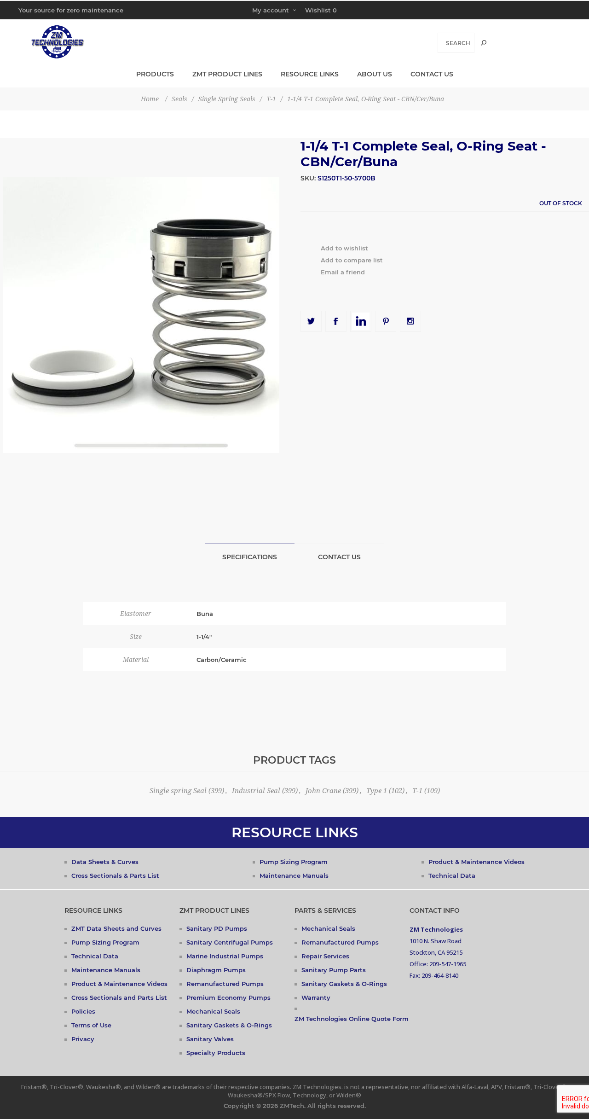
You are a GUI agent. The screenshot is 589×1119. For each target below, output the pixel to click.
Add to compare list (352, 260)
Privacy (82, 1039)
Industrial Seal (256, 791)
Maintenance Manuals (294, 875)
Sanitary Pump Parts (333, 970)
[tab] (249, 557)
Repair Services (325, 956)
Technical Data (451, 875)
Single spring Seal (178, 791)
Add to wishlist (344, 248)
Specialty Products (215, 1052)
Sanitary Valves (210, 1039)
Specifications (249, 557)
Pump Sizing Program (294, 861)
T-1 (417, 791)
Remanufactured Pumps (225, 983)
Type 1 (376, 791)
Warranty (315, 997)
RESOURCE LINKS (294, 832)
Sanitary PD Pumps (216, 928)
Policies (83, 1011)
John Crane (323, 791)
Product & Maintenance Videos (476, 861)
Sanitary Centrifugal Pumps (229, 942)
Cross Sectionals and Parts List (119, 997)
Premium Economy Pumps (228, 997)
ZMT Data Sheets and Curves (116, 928)
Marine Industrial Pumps (224, 956)
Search (483, 43)
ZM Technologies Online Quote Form (351, 1018)
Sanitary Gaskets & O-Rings (229, 1025)
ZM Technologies (436, 929)
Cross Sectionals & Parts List (115, 875)
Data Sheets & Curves (105, 861)
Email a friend (343, 272)
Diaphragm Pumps (216, 970)
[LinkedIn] (361, 321)
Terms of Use (91, 1025)
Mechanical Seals (213, 1011)
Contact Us (339, 557)
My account (270, 10)
